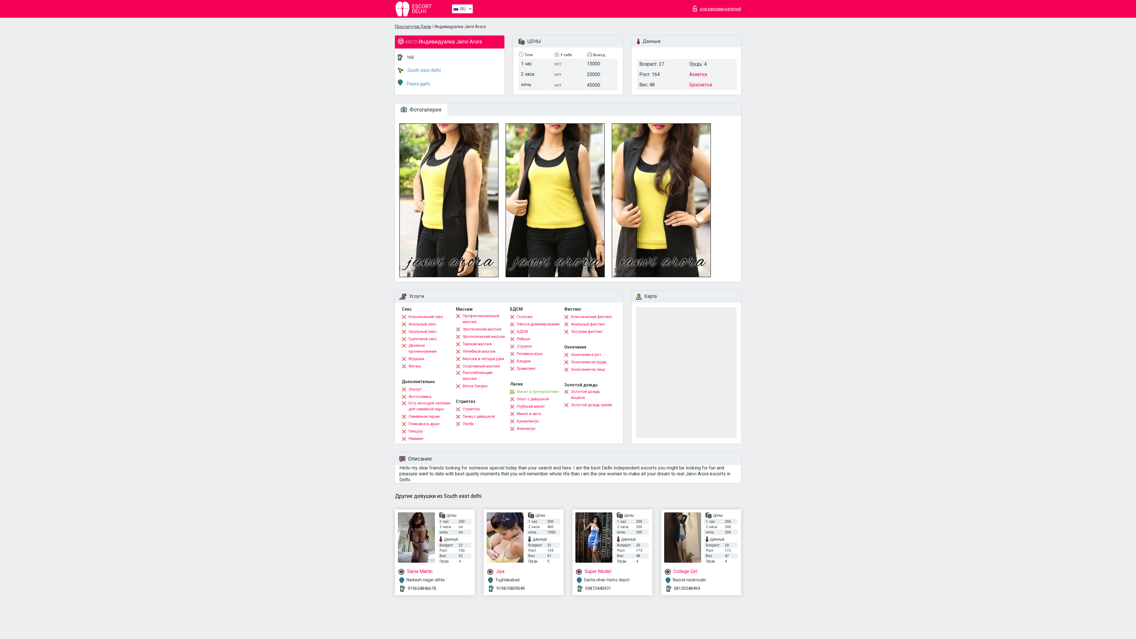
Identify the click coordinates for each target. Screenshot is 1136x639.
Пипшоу (416, 431)
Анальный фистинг (588, 324)
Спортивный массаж (481, 366)
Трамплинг (526, 368)
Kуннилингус (528, 421)
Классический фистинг (591, 316)
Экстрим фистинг (587, 331)
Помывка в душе (424, 424)
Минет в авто (529, 414)
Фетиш (415, 366)
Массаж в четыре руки (483, 358)
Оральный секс (422, 331)
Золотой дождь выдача (585, 394)
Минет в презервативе (538, 391)
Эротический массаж (482, 329)
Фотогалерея (424, 109)
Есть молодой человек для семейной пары (430, 406)
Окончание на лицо (588, 369)
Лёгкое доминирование (538, 324)
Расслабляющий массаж (477, 375)
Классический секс (426, 316)
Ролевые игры (530, 353)
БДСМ (522, 331)
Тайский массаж (477, 344)
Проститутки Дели (413, 26)
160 (410, 57)
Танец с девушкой (479, 416)
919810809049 (510, 588)
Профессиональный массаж (481, 319)
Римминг (416, 438)
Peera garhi (417, 84)
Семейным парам (424, 416)
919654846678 (422, 588)
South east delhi (423, 70)
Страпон (524, 346)
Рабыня (523, 339)
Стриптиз (471, 409)
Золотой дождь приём (591, 405)
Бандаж (524, 361)
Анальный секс (422, 324)
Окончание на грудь (588, 362)
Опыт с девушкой (533, 399)
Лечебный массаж (479, 351)
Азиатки (698, 74)
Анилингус (526, 428)
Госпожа (524, 316)
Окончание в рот (586, 354)
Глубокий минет (531, 406)
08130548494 (687, 588)
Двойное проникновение (423, 348)
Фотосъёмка (420, 396)
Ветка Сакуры (475, 386)
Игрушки (416, 358)
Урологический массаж (484, 336)
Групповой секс (423, 339)
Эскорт (415, 389)
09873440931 (598, 588)
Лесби (468, 424)
